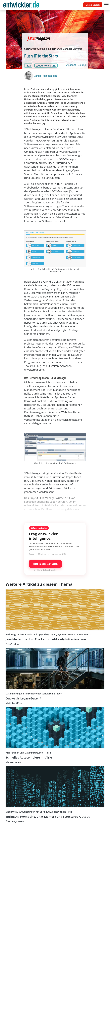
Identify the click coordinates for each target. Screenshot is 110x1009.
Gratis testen (93, 4)
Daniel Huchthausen (45, 75)
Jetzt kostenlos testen (45, 563)
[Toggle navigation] (22, 5)
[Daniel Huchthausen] (29, 75)
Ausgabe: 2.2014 (76, 65)
